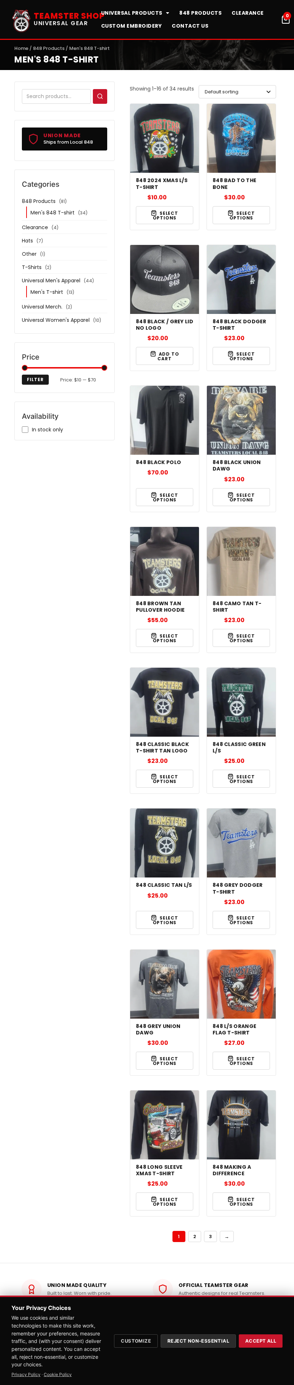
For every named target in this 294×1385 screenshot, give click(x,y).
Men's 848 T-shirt (52, 212)
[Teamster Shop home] (21, 19)
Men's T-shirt (46, 292)
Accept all (260, 1341)
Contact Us (190, 25)
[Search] (100, 96)
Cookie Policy (58, 1374)
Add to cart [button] (168, 356)
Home (21, 48)
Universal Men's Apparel (51, 280)
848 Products (200, 13)
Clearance (248, 13)
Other (29, 254)
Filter (35, 379)
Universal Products (131, 13)
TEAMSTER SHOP (69, 16)
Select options (165, 215)
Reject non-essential (198, 1341)
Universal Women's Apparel (56, 320)
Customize (136, 1341)
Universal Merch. (42, 306)
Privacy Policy (26, 1374)
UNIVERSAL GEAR (61, 23)
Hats (27, 240)
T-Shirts (32, 267)
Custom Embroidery (131, 25)
